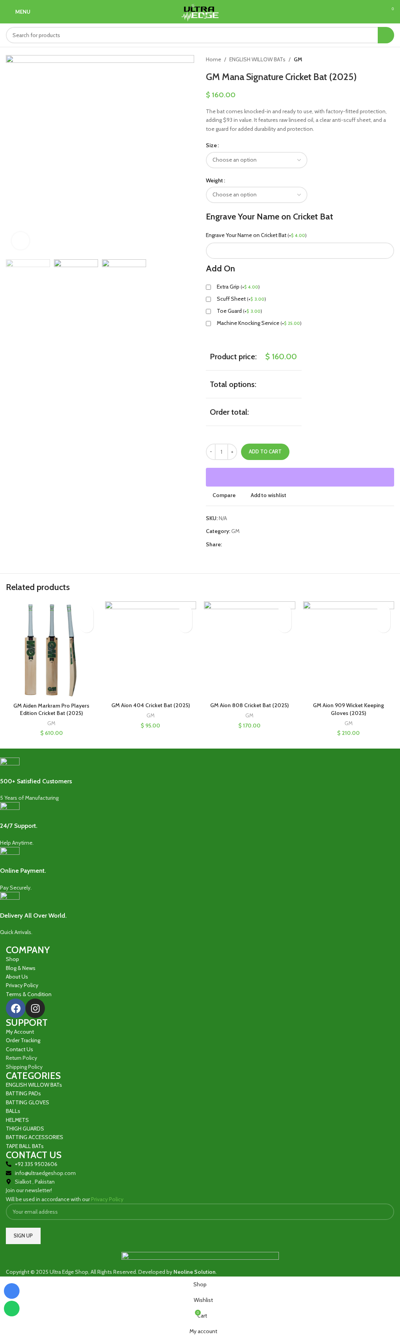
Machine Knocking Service (259, 322)
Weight (214, 180)
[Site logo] (200, 10)
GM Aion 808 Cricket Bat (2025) (249, 705)
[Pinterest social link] (244, 544)
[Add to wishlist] (86, 612)
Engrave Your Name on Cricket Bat (256, 235)
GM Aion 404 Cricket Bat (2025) (150, 705)
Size (211, 145)
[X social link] (235, 544)
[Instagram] (35, 1008)
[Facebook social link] (226, 544)
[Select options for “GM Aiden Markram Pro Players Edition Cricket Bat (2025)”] (86, 626)
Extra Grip (238, 286)
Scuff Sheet (241, 298)
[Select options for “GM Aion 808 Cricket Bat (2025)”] (284, 626)
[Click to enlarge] (20, 241)
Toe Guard (239, 310)
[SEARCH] (386, 35)
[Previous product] (375, 59)
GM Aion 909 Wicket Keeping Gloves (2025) (348, 709)
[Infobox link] (194, 780)
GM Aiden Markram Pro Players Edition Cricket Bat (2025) (51, 709)
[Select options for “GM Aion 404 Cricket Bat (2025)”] (185, 626)
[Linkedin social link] (253, 544)
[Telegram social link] (262, 544)
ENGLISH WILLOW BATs (257, 59)
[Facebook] (15, 1008)
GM (298, 59)
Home (213, 59)
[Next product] (390, 59)
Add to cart (265, 451)
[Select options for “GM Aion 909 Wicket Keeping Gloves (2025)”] (383, 626)
